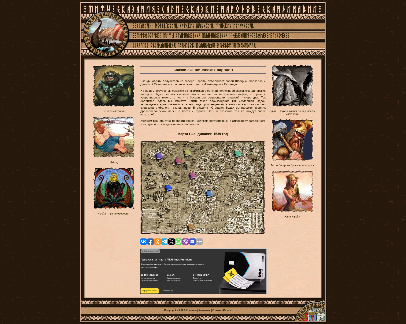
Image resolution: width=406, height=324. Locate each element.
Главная (191, 310)
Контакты (204, 310)
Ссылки (228, 310)
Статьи (216, 310)
